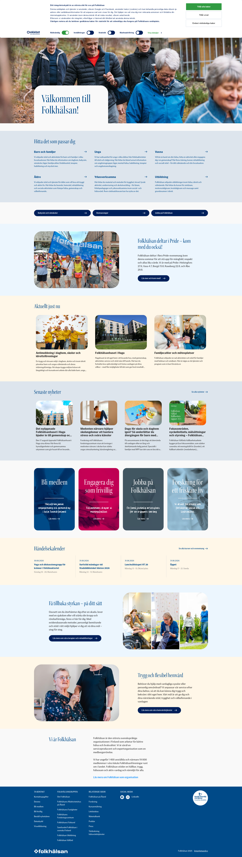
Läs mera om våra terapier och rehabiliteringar (73, 638)
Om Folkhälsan (63, 797)
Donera (37, 801)
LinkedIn (135, 797)
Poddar (92, 821)
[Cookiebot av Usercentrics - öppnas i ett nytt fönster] (33, 33)
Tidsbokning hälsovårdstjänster (96, 832)
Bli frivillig (38, 811)
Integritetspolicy (201, 851)
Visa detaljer (153, 33)
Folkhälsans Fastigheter (67, 809)
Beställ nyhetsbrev (42, 816)
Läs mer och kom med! (151, 278)
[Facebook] (122, 797)
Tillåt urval (203, 15)
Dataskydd (38, 821)
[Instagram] (128, 797)
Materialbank (94, 816)
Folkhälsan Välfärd (65, 840)
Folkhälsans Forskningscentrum (65, 816)
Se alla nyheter (198, 392)
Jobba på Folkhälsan (164, 213)
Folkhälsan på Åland (97, 797)
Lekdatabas (94, 811)
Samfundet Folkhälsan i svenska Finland (67, 829)
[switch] (90, 33)
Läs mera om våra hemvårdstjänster (157, 710)
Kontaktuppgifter (41, 797)
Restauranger (102, 213)
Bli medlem (38, 806)
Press (91, 826)
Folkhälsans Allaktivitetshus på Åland (69, 803)
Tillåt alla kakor (204, 7)
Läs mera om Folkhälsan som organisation (115, 777)
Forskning (93, 801)
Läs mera (52, 519)
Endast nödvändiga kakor (203, 23)
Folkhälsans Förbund (66, 822)
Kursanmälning (95, 806)
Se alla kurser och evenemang (191, 548)
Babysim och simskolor (48, 213)
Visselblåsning (40, 826)
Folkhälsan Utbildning (66, 835)
